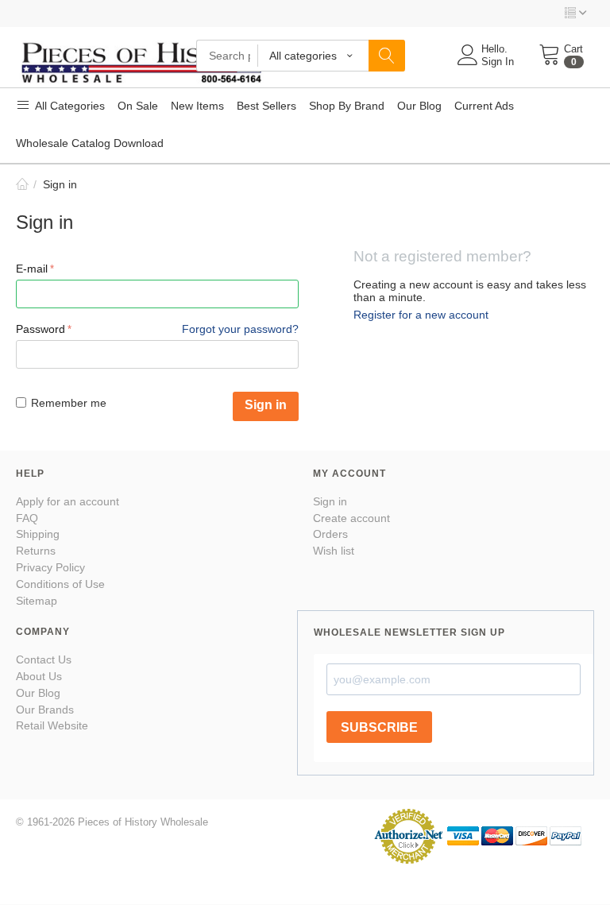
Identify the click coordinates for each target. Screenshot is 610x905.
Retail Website (52, 725)
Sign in (266, 405)
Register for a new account (420, 314)
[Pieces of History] (141, 60)
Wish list (333, 550)
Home (22, 184)
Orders (330, 534)
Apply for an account (67, 501)
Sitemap (36, 600)
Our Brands (45, 709)
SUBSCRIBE (379, 727)
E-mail (32, 268)
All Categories (69, 105)
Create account (351, 518)
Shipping (38, 534)
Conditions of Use (60, 584)
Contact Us (43, 659)
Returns (36, 550)
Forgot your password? (240, 329)
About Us (39, 676)
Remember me (68, 402)
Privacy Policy (50, 567)
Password (40, 329)
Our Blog (38, 692)
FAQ (27, 518)
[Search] (387, 56)
